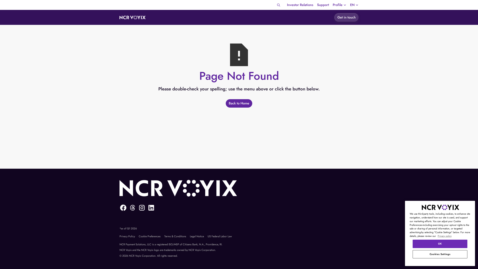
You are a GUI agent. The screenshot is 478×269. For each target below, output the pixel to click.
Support (323, 4)
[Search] (278, 5)
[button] (339, 5)
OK (440, 243)
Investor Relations (300, 4)
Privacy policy (445, 236)
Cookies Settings (440, 254)
